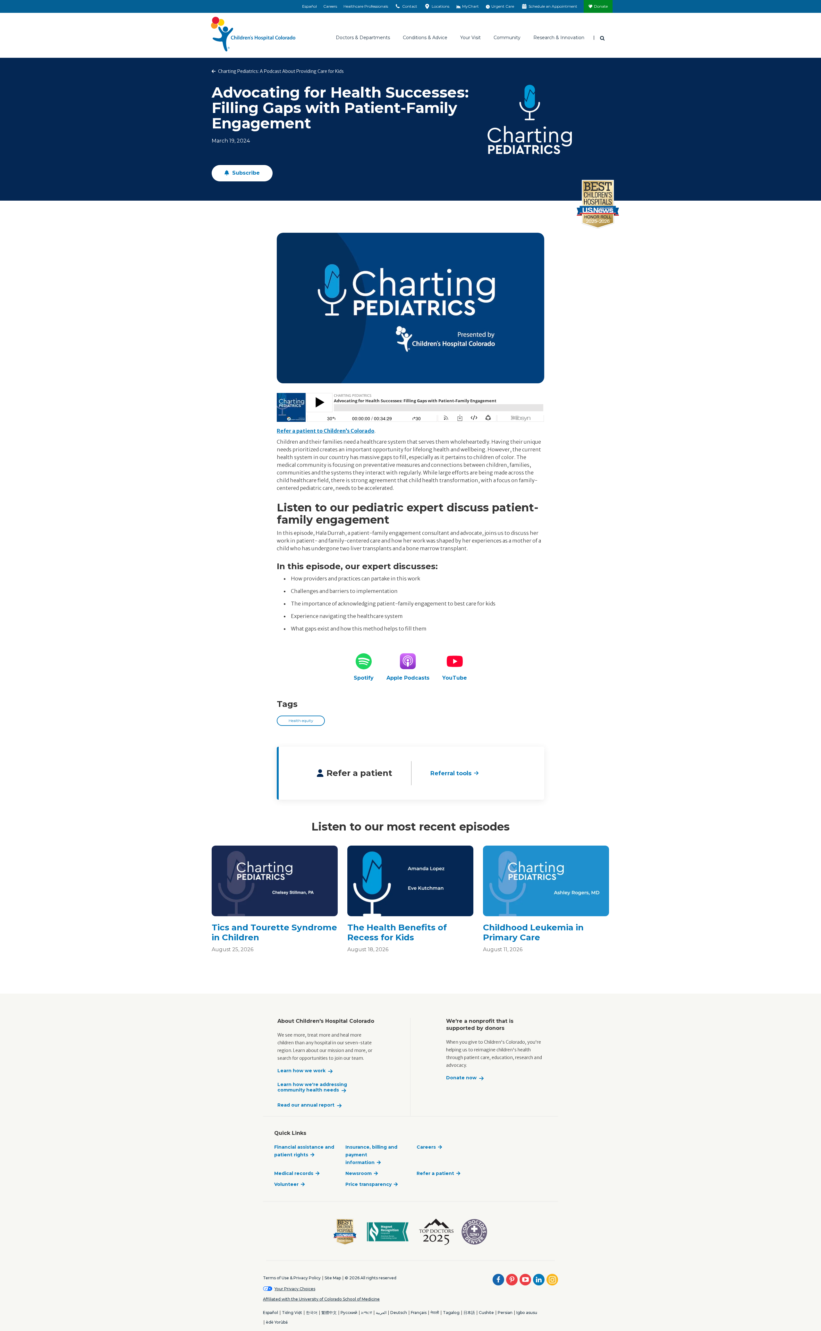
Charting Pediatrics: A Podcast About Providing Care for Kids (280, 71)
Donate (601, 6)
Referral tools (450, 773)
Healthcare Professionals (365, 6)
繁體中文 (329, 1312)
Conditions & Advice (425, 37)
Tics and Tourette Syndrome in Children (274, 932)
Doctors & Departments (363, 37)
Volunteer (286, 1184)
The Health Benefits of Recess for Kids (397, 932)
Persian (505, 1312)
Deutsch (398, 1312)
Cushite (486, 1312)
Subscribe (245, 173)
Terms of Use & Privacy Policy (292, 1277)
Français (419, 1312)
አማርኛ (366, 1312)
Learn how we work (301, 1071)
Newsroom (358, 1173)
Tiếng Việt (292, 1312)
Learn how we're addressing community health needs (312, 1087)
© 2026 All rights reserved (370, 1277)
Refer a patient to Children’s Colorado (325, 431)
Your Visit (470, 37)
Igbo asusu (526, 1312)
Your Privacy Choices (295, 1288)
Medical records (293, 1173)
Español (309, 6)
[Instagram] (552, 1279)
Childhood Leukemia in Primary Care (533, 932)
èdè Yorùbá (277, 1322)
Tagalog (451, 1312)
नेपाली (434, 1312)
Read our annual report (305, 1105)
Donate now (461, 1078)
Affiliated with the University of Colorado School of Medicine (321, 1299)
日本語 (469, 1312)
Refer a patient (435, 1173)
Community (507, 37)
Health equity (301, 720)
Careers (330, 6)
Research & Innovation (558, 37)
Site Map (333, 1277)
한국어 (311, 1312)
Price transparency (368, 1184)
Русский (349, 1312)
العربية (381, 1312)
